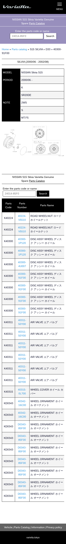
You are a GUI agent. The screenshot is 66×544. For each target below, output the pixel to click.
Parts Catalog (37, 23)
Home (5, 49)
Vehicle (8, 527)
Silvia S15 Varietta (21, 7)
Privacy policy (54, 527)
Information (38, 527)
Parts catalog (19, 49)
